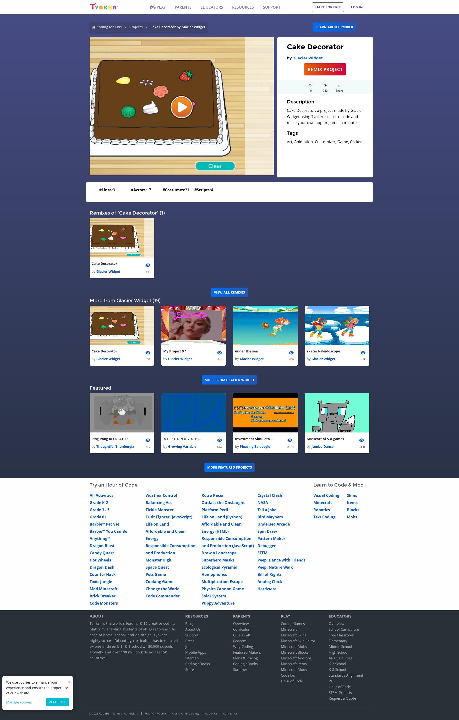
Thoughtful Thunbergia (115, 446)
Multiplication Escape (222, 581)
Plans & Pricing (245, 658)
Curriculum (242, 629)
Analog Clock (269, 581)
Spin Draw (267, 531)
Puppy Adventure (218, 603)
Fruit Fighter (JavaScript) (169, 517)
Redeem (239, 640)
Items (352, 502)
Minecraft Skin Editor (298, 640)
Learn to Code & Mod (338, 485)
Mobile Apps (195, 652)
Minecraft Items (294, 663)
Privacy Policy (155, 713)
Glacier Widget (308, 58)
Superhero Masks (218, 560)
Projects (136, 27)
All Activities (101, 495)
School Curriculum (344, 629)
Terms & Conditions (126, 713)
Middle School (340, 646)
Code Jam (288, 675)
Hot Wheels (100, 560)
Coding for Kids (109, 27)
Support (191, 635)
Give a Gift (241, 635)
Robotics (321, 509)
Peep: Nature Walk (275, 567)
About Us (193, 629)
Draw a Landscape (219, 553)
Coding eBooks (197, 663)
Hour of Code (292, 681)
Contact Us (230, 713)
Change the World (163, 588)
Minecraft (322, 502)
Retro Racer (213, 495)
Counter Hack (103, 574)
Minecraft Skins (293, 635)
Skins (352, 495)
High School (338, 652)
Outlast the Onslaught (223, 502)
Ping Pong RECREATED (110, 439)
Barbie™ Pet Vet (104, 524)
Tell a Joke (266, 509)
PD (331, 681)
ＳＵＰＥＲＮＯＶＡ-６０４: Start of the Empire (182, 439)
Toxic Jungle (101, 581)
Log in (357, 7)
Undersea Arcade (273, 524)
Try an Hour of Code (113, 485)
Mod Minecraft (104, 588)
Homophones (214, 574)
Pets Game (156, 574)
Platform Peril (215, 509)
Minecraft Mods (294, 669)
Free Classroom (341, 635)
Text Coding (324, 517)
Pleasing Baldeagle (255, 446)
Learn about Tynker (334, 27)
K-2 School (337, 663)
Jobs (188, 646)
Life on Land (157, 524)
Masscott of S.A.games (325, 439)
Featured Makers (247, 652)
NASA (262, 502)
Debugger (266, 545)
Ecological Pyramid (219, 567)
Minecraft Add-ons (296, 658)
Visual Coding (326, 495)
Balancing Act (159, 502)
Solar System (214, 596)
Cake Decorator (104, 263)
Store (189, 669)
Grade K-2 (99, 502)
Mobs (352, 517)
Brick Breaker (102, 596)
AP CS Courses (340, 658)
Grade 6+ (98, 517)
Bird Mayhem (270, 517)
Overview (241, 623)
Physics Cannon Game (223, 588)
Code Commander (163, 596)
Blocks (353, 509)
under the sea (246, 351)
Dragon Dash (102, 567)
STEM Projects (340, 692)
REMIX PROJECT (325, 69)
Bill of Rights (269, 574)
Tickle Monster (160, 509)
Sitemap (192, 658)
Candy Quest (102, 553)
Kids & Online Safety (186, 713)
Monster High (158, 560)
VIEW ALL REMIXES (229, 292)
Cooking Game (159, 581)
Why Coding (243, 646)
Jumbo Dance (322, 446)
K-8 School (337, 669)
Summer (240, 669)
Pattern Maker (271, 538)
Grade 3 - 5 (99, 509)
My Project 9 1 (175, 351)
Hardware (266, 588)
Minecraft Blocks (294, 652)
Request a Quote (342, 698)
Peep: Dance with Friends (281, 560)
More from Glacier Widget (229, 380)
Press (189, 640)
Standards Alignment (346, 675)
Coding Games (293, 623)
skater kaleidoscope (323, 351)
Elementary (338, 640)
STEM (262, 553)
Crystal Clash (269, 495)
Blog (189, 623)
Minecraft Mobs (294, 646)
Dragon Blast (102, 545)
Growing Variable (182, 446)
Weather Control (161, 495)
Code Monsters (104, 603)
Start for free (328, 7)
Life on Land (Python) (222, 517)
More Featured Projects (229, 467)
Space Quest (157, 567)
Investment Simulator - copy (254, 439)
